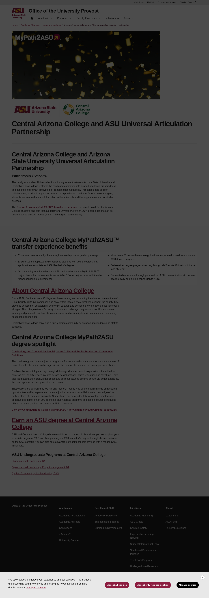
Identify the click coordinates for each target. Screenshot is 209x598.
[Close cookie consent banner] (202, 577)
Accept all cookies (117, 585)
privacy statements (36, 587)
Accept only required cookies (152, 585)
